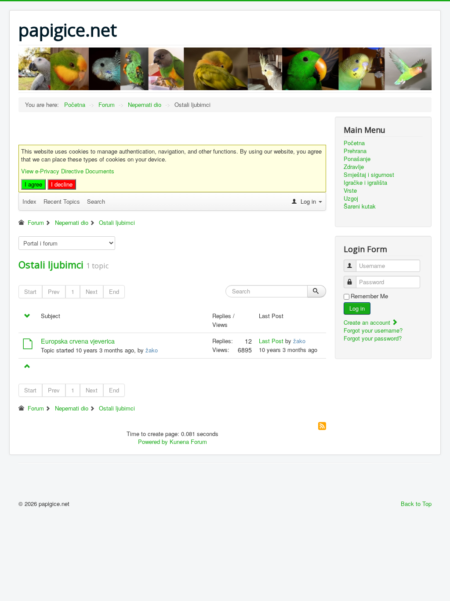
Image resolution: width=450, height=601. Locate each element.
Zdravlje (354, 167)
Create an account (368, 322)
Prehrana (355, 151)
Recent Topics (62, 201)
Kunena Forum (188, 441)
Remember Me (369, 296)
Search (96, 201)
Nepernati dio (71, 222)
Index (29, 201)
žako (151, 350)
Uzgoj (351, 198)
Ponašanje (357, 159)
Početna (354, 143)
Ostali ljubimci (117, 222)
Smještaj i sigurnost (369, 175)
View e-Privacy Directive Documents (67, 171)
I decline (62, 184)
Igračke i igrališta (365, 183)
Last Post (271, 341)
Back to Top (416, 503)
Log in (357, 308)
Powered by (153, 441)
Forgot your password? (373, 338)
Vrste (350, 190)
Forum (36, 222)
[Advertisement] (121, 130)
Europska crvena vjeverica (78, 341)
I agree (33, 184)
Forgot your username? (373, 330)
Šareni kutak (360, 206)
